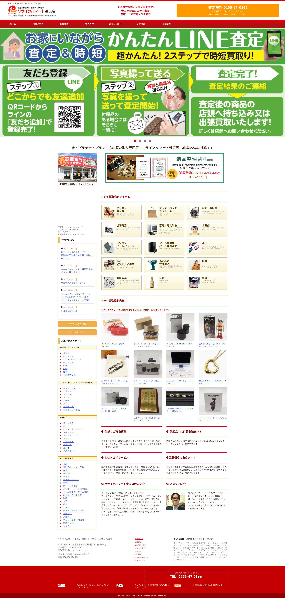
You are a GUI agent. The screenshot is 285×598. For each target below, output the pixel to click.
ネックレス (68, 356)
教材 (204, 278)
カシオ (66, 448)
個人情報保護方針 (141, 557)
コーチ (66, 401)
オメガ (66, 426)
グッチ (66, 398)
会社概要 (138, 554)
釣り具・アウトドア (72, 495)
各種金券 (122, 278)
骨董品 (206, 225)
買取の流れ (38, 24)
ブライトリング (70, 436)
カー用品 (67, 514)
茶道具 (66, 517)
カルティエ (68, 407)
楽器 (65, 498)
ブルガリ (67, 439)
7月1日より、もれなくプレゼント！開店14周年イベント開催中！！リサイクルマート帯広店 (76, 297)
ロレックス (68, 423)
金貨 (65, 372)
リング (66, 353)
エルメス (67, 391)
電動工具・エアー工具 (73, 467)
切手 (65, 483)
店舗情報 (167, 24)
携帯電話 (122, 225)
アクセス (141, 24)
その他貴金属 (69, 375)
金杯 (65, 366)
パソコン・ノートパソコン (75, 489)
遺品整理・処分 (141, 545)
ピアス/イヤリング (72, 359)
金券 (65, 464)
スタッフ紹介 (115, 24)
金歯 (65, 369)
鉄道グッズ (68, 523)
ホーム (13, 24)
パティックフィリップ (73, 429)
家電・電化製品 (168, 225)
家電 (65, 471)
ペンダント (68, 363)
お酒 (161, 278)
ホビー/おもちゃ (71, 480)
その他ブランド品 (71, 410)
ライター (67, 526)
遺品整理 (90, 24)
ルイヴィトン (69, 388)
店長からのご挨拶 (77, 324)
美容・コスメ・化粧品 (73, 511)
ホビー (207, 243)
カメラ (66, 508)
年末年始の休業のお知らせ (73, 283)
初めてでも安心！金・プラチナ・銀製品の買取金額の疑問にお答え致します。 (76, 255)
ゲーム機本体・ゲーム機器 (75, 492)
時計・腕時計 (209, 208)
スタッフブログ (77, 332)
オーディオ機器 (70, 486)
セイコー (67, 445)
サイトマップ (140, 560)
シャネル (67, 394)
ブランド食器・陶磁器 (73, 520)
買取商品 (64, 24)
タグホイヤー (69, 432)
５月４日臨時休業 (69, 311)
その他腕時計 (69, 451)
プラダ (66, 404)
